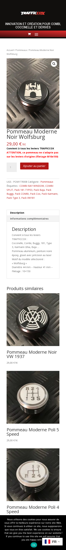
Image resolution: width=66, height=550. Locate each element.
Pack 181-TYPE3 (23, 189)
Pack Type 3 (13, 197)
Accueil (10, 50)
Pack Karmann (50, 193)
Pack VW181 (28, 197)
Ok (33, 545)
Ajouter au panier (34, 166)
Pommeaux (21, 50)
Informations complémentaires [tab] (29, 218)
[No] (61, 532)
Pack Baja (39, 189)
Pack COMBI (22, 193)
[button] (54, 64)
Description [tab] (17, 212)
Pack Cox (35, 193)
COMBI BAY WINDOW (31, 185)
